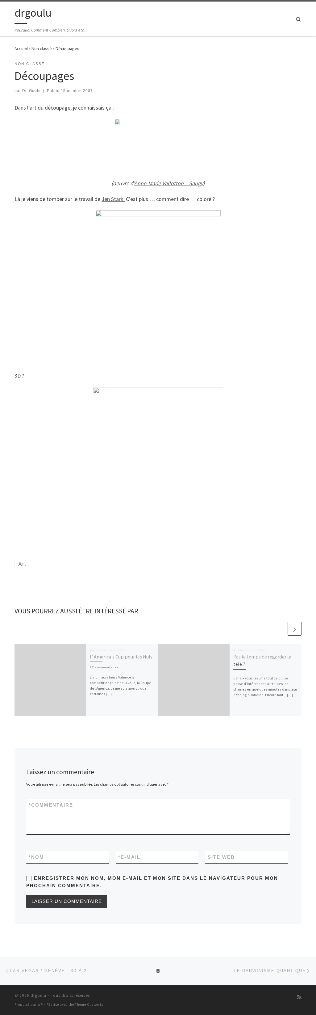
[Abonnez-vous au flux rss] (299, 997)
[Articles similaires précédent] (280, 629)
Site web (221, 857)
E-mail (129, 857)
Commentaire (51, 805)
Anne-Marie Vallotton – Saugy (168, 183)
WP (40, 1004)
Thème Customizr (90, 1004)
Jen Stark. (113, 199)
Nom (36, 857)
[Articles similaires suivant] (294, 629)
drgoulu (38, 995)
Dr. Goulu (31, 91)
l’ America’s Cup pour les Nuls (121, 657)
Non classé (41, 48)
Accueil (21, 48)
